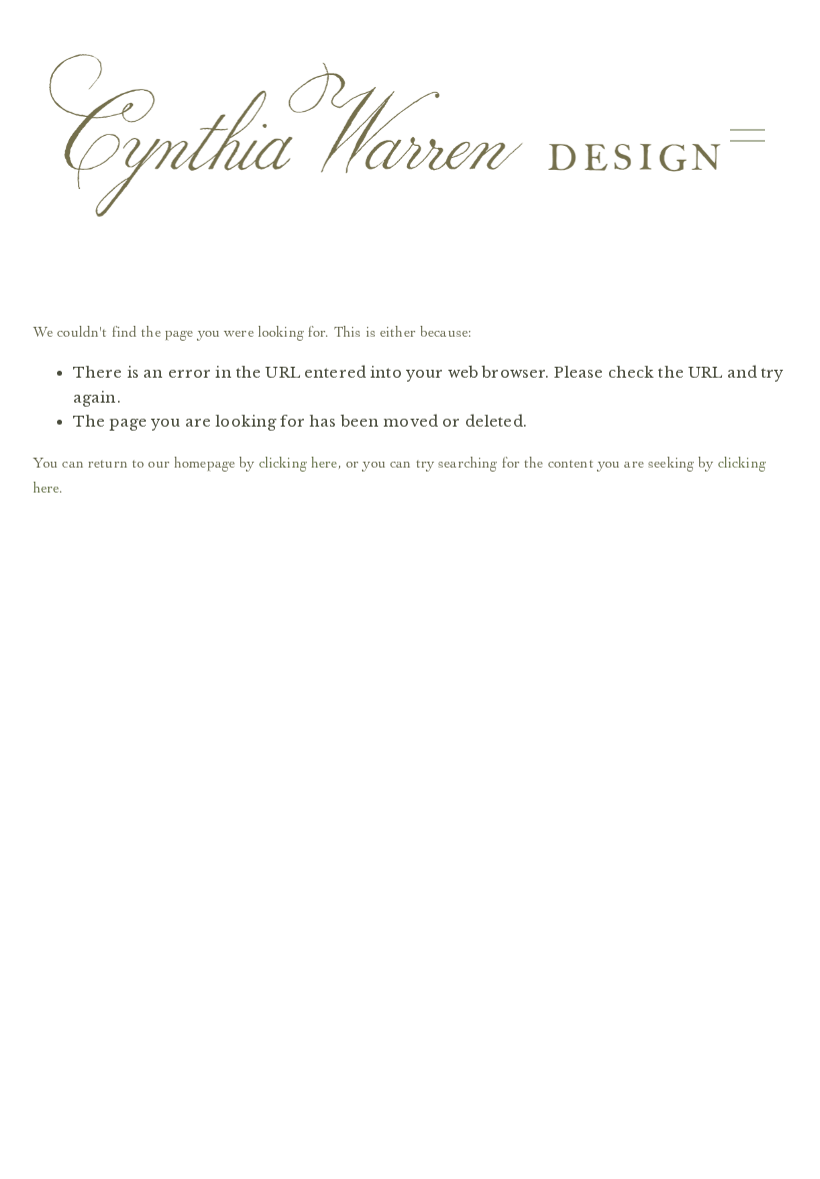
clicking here (298, 463)
